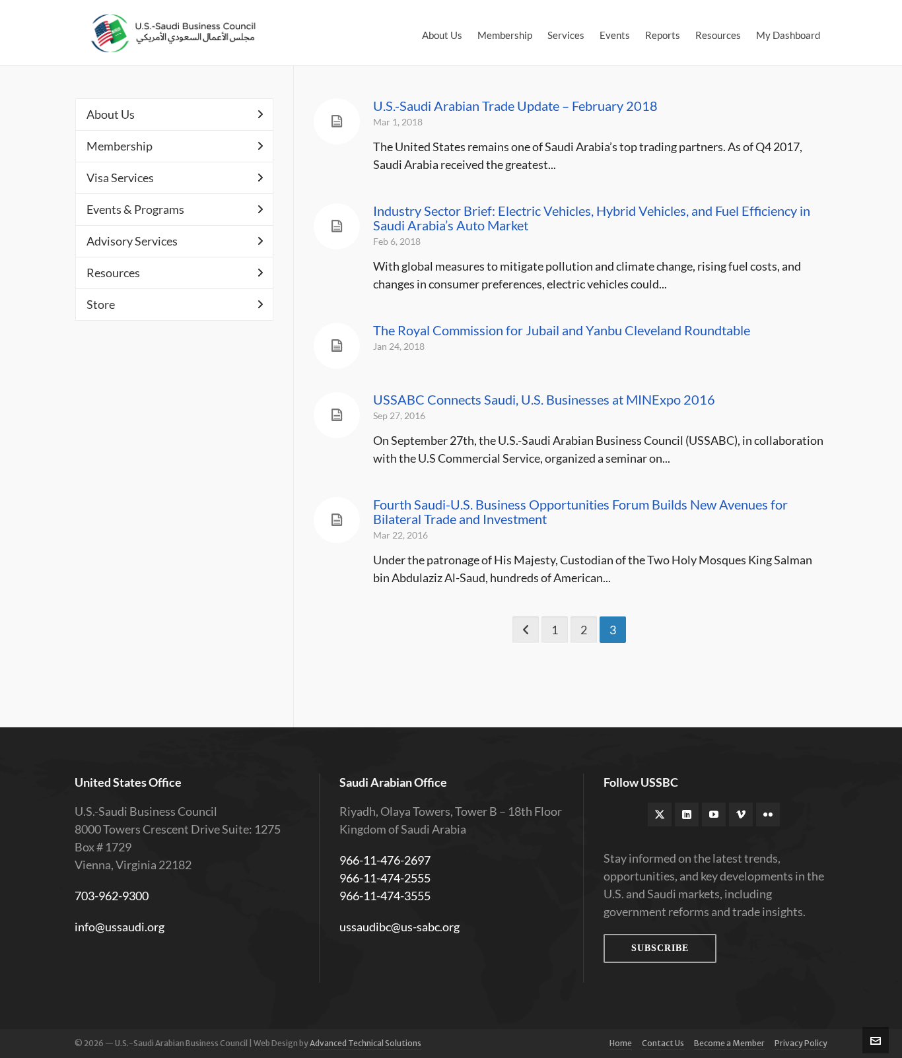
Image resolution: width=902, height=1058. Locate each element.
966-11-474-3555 (385, 895)
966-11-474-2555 (385, 878)
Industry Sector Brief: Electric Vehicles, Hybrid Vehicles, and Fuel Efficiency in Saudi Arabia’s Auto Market (591, 218)
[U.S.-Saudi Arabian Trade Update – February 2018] (337, 121)
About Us (111, 114)
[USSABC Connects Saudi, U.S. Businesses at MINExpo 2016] (337, 415)
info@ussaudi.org (119, 926)
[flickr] (768, 814)
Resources (113, 272)
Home (620, 1043)
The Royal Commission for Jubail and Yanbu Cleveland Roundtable (561, 330)
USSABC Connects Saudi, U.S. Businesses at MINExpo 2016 (544, 399)
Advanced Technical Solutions (365, 1043)
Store (101, 304)
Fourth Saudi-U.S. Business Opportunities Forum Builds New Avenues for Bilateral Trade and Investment (580, 511)
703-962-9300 (112, 895)
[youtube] (714, 814)
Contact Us (663, 1043)
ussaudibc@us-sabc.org (399, 926)
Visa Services (120, 177)
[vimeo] (741, 814)
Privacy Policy (801, 1043)
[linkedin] (687, 814)
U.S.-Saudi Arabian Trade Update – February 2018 (515, 106)
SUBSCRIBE (660, 948)
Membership (120, 146)
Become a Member (729, 1043)
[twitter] (660, 814)
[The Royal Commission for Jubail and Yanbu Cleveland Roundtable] (337, 346)
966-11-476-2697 (385, 860)
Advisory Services (132, 241)
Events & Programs (135, 209)
